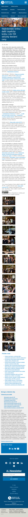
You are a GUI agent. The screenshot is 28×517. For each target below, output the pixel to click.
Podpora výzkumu (4, 6)
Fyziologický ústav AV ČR (9, 400)
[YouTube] (18, 463)
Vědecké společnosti (22, 12)
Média (14, 491)
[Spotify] (14, 466)
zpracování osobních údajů (7, 476)
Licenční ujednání (19, 509)
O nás (14, 485)
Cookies (11, 511)
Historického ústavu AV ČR (8, 152)
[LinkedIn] (22, 463)
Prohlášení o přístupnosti (18, 511)
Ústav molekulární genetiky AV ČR (11, 406)
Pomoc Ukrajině (4, 9)
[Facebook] (6, 463)
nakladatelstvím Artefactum (9, 113)
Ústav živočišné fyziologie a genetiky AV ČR (14, 407)
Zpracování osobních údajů (14, 512)
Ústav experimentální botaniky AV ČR (12, 403)
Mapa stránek (12, 509)
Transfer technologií (21, 9)
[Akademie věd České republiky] (14, 499)
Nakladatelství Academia (13, 71)
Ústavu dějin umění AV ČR (16, 122)
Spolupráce (12, 9)
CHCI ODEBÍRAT (14, 479)
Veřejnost (14, 489)
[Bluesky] (14, 463)
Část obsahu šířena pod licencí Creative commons (14, 504)
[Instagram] (10, 463)
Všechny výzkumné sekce (7, 441)
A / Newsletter (14, 471)
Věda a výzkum (14, 487)
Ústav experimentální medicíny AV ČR (12, 404)
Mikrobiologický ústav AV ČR (10, 401)
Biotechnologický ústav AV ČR (11, 398)
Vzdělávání (14, 12)
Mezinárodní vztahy (5, 12)
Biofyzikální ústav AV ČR (9, 397)
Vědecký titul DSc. (14, 6)
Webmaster (23, 512)
